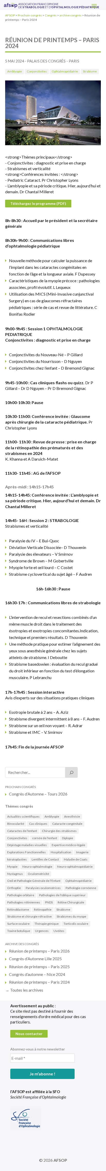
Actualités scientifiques (23, 816)
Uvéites (59, 931)
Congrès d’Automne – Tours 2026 (38, 793)
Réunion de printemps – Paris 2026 (39, 950)
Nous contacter (28, 1033)
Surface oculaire (18, 924)
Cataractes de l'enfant (22, 831)
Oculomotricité (38, 874)
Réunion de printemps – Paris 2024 (39, 982)
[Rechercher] (71, 772)
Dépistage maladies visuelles (27, 845)
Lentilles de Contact (45, 859)
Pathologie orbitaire (20, 895)
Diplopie (67, 838)
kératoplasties (17, 859)
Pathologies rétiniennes (23, 902)
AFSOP (60, 1160)
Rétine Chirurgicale (71, 902)
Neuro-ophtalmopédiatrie (75, 866)
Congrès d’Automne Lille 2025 (35, 958)
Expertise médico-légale (68, 845)
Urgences (42, 931)
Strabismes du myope (71, 916)
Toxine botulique (18, 931)
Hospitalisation (61, 852)
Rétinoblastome (18, 909)
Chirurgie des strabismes (59, 831)
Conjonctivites (37, 71)
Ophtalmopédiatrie (65, 71)
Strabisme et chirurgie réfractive (29, 916)
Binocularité (15, 824)
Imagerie (82, 852)
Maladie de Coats (75, 859)
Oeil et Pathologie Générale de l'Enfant (33, 881)
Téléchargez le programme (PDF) (38, 203)
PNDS (49, 902)
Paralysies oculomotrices (43, 888)
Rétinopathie (42, 909)
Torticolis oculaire (76, 924)
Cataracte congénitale (67, 824)
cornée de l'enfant (44, 838)
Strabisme (90, 71)
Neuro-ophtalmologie (37, 866)
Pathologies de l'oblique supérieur (62, 895)
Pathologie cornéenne (81, 888)
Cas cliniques (38, 824)
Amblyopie (14, 71)
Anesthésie (72, 816)
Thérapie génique (46, 924)
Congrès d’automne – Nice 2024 (37, 974)
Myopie (12, 866)
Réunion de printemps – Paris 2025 (39, 966)
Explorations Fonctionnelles (26, 852)
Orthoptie (14, 888)
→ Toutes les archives (24, 989)
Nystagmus (15, 874)
